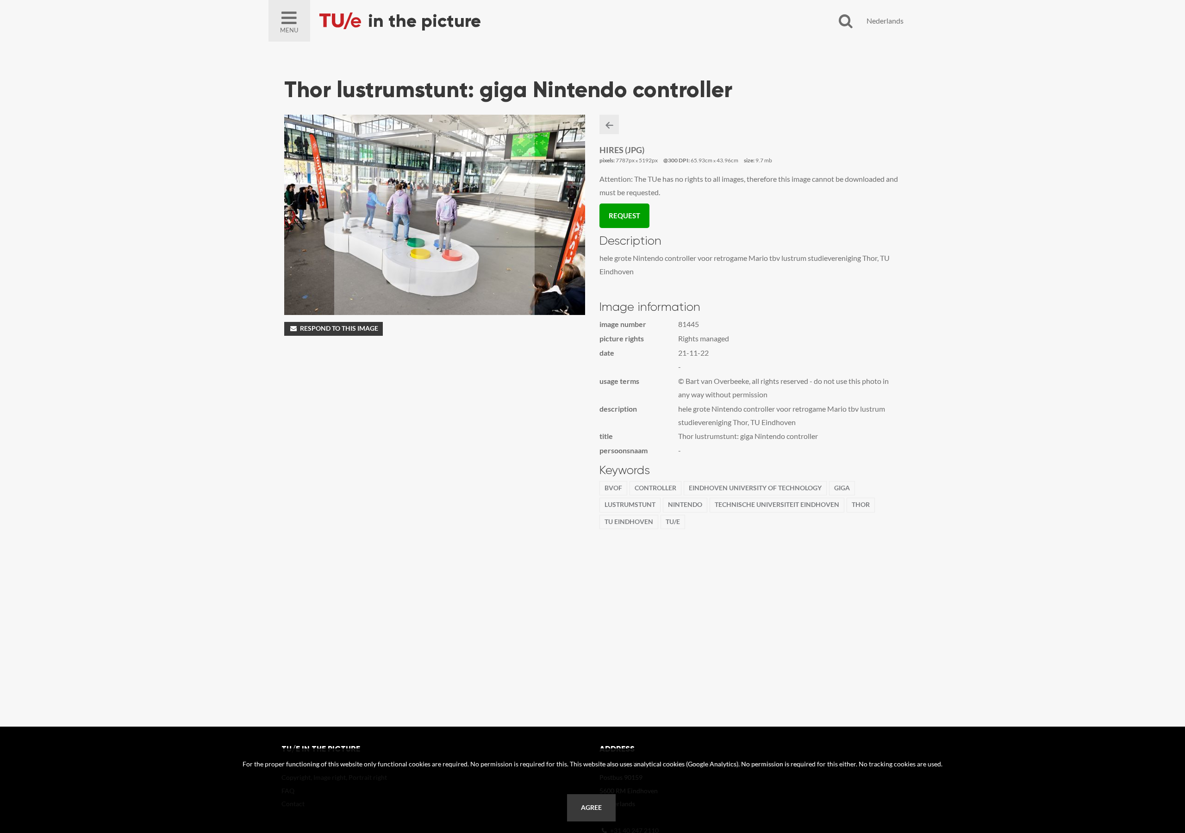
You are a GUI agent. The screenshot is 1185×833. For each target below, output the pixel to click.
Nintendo (685, 504)
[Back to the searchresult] (609, 124)
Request (624, 215)
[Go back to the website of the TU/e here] (426, 21)
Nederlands (885, 20)
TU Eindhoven (629, 521)
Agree (591, 807)
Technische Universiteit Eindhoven (777, 504)
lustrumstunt (630, 504)
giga (842, 488)
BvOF (613, 488)
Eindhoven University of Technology (755, 488)
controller (655, 488)
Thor (861, 504)
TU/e (673, 521)
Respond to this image (339, 328)
